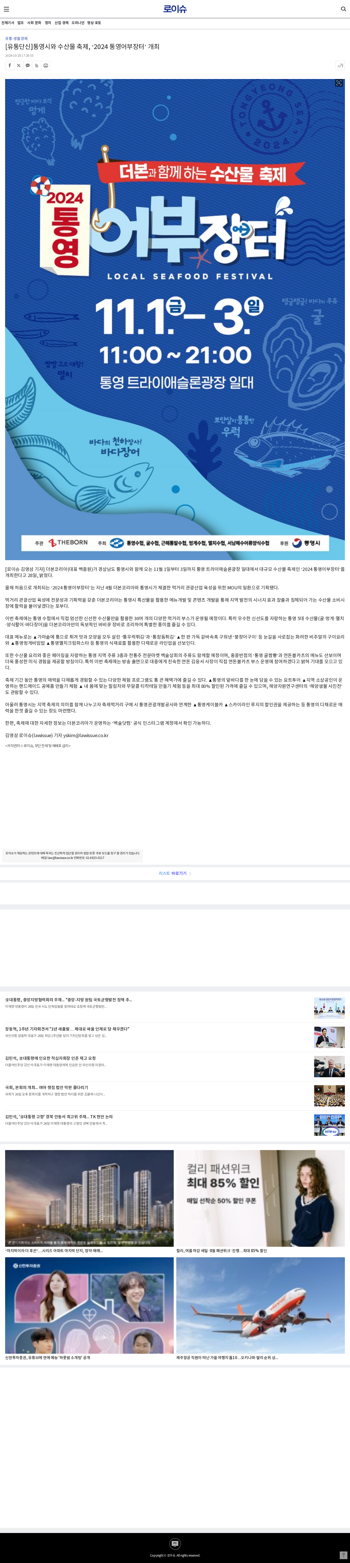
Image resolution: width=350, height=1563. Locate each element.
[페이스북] (9, 65)
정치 (48, 23)
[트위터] (18, 65)
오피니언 (77, 23)
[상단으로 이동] (343, 1555)
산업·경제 (62, 23)
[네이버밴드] (36, 65)
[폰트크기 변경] (340, 65)
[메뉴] (6, 9)
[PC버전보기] (175, 1544)
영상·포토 (94, 23)
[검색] (343, 9)
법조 (20, 23)
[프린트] (45, 65)
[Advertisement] (175, 803)
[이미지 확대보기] (339, 83)
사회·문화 (34, 23)
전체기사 (7, 23)
